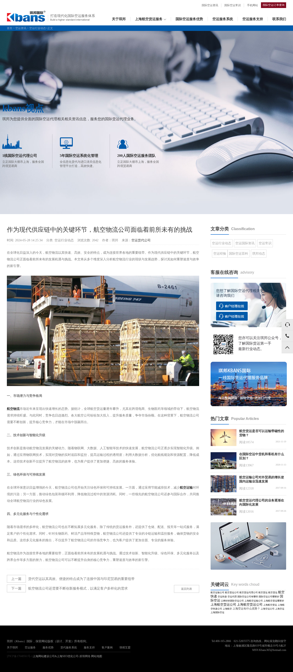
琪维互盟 (124, 647)
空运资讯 (20, 28)
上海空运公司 (267, 608)
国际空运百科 (238, 253)
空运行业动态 (37, 28)
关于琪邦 (119, 19)
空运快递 (222, 596)
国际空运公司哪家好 (269, 596)
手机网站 (252, 5)
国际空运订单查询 (274, 5)
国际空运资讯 (210, 5)
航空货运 (263, 592)
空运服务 (30, 647)
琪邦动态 (258, 253)
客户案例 (107, 647)
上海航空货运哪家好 (273, 600)
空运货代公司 (141, 240)
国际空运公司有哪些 (247, 596)
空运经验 (219, 253)
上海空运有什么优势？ (246, 608)
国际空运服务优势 (189, 19)
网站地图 (96, 656)
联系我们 (279, 19)
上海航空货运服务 (149, 19)
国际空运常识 (232, 5)
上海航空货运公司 (223, 604)
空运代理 (232, 596)
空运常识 (265, 243)
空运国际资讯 (245, 243)
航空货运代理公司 (248, 592)
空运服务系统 (222, 19)
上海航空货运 (270, 605)
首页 (9, 28)
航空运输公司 (217, 592)
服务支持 (89, 647)
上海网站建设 (41, 656)
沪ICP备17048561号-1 (20, 656)
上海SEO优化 (65, 656)
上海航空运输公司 (253, 600)
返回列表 (186, 588)
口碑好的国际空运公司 (232, 600)
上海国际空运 (217, 612)
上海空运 (279, 608)
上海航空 (227, 608)
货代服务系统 (68, 647)
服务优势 (48, 647)
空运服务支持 (252, 19)
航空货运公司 (232, 592)
